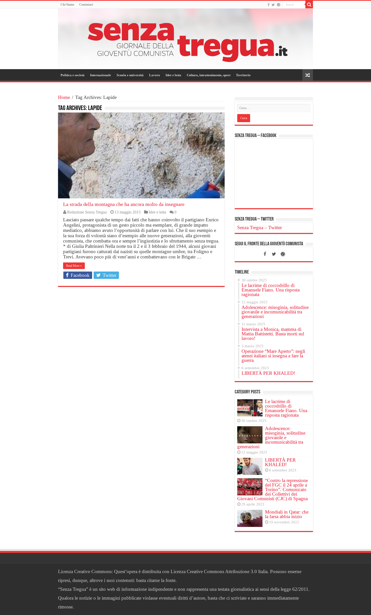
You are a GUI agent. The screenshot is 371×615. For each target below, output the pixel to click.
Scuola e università (130, 75)
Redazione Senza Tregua (87, 212)
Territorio (243, 75)
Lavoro (154, 75)
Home (64, 97)
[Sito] (278, 5)
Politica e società (73, 75)
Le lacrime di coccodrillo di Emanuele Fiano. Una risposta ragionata (286, 408)
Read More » (74, 266)
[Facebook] (268, 5)
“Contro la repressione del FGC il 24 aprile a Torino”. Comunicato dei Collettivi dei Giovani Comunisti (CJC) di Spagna (272, 489)
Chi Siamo (67, 4)
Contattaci (86, 4)
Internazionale (100, 75)
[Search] (309, 4)
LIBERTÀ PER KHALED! (280, 462)
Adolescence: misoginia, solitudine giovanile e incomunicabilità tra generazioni (271, 437)
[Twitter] (273, 5)
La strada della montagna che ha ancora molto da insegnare (123, 204)
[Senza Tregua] (185, 39)
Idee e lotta (173, 75)
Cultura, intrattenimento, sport (208, 75)
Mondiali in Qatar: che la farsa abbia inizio (286, 514)
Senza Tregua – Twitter (254, 219)
